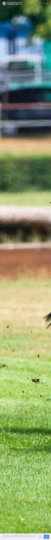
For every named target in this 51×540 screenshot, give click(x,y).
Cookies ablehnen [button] (40, 536)
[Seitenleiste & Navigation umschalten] (47, 3)
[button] (3, 538)
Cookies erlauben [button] (46, 536)
